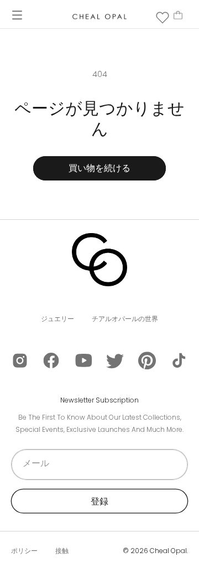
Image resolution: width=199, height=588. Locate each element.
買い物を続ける (99, 168)
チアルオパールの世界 (125, 318)
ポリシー (24, 550)
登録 (99, 501)
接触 (62, 550)
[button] (17, 15)
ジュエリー (57, 318)
